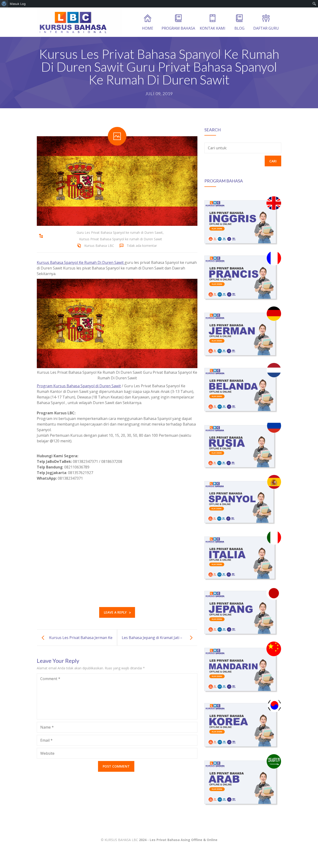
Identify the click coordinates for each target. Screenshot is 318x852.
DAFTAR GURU (266, 28)
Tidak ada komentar (142, 245)
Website (47, 753)
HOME (147, 28)
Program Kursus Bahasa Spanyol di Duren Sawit (79, 385)
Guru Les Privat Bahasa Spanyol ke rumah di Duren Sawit (120, 232)
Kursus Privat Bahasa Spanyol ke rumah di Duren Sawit (120, 239)
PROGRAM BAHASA (178, 28)
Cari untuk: (217, 147)
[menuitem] (4, 3)
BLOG (239, 28)
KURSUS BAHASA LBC (121, 840)
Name (47, 727)
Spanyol (71, 262)
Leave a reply (115, 612)
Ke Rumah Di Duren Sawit (101, 262)
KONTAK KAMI (212, 28)
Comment (50, 678)
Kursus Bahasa (50, 262)
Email (46, 740)
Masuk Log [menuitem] (18, 4)
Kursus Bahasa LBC (99, 245)
